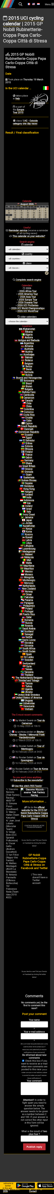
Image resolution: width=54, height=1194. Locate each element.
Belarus (29, 360)
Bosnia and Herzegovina (29, 377)
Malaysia (29, 557)
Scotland (28, 631)
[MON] (22, 574)
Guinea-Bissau (28, 480)
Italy (17, 98)
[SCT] (22, 631)
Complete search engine (28, 279)
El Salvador (29, 440)
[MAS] (22, 557)
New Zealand (29, 588)
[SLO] (22, 645)
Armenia (29, 346)
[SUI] (20, 663)
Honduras (29, 486)
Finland (29, 451)
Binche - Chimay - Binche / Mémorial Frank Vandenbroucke (27, 734)
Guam (29, 474)
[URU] (22, 700)
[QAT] (24, 617)
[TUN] (23, 683)
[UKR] (22, 692)
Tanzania (28, 672)
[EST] (22, 446)
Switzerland (29, 663)
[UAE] (15, 694)
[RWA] (22, 625)
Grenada (29, 471)
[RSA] (20, 648)
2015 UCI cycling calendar (23, 21)
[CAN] (22, 400)
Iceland (29, 494)
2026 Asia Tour (28, 296)
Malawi (29, 554)
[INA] (21, 500)
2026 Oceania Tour (28, 302)
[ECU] (22, 434)
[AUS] (22, 348)
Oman (29, 594)
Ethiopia (29, 449)
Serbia (29, 637)
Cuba (29, 420)
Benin (29, 369)
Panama (29, 600)
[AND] (22, 337)
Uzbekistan (29, 703)
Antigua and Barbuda (28, 340)
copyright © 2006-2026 (11, 1190)
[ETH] (22, 449)
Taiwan (28, 669)
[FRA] (23, 454)
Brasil (29, 383)
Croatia (29, 417)
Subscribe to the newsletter (28, 780)
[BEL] (22, 363)
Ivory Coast (29, 514)
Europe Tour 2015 (18, 111)
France (28, 454)
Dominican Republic (28, 431)
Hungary (29, 491)
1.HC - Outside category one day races (25, 122)
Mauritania (28, 565)
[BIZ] (23, 366)
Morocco (28, 583)
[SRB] (23, 637)
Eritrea (29, 443)
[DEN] (22, 429)
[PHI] (20, 605)
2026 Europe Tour (28, 299)
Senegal (29, 634)
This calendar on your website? (29, 236)
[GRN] (22, 471)
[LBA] (23, 543)
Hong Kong (29, 488)
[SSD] (20, 651)
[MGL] (21, 577)
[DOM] (16, 431)
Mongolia (29, 577)
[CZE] (18, 426)
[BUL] (22, 389)
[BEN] (23, 369)
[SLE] (20, 640)
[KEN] (23, 528)
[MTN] (21, 565)
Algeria (29, 334)
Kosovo (29, 534)
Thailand (28, 674)
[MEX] (22, 571)
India (28, 497)
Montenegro (28, 580)
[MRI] (21, 568)
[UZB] (20, 703)
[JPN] (23, 520)
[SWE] (22, 659)
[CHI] (24, 403)
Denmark (28, 429)
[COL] (21, 409)
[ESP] (23, 654)
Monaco (29, 574)
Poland (29, 608)
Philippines (29, 605)
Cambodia (29, 394)
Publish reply (34, 1146)
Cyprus (29, 423)
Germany (28, 460)
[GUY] (22, 483)
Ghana (29, 463)
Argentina (29, 343)
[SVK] (22, 642)
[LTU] (22, 545)
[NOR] (22, 591)
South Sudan (28, 651)
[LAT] (23, 540)
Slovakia (28, 642)
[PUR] (20, 614)
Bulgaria (29, 389)
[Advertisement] (27, 170)
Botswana (29, 380)
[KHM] (21, 394)
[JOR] (23, 523)
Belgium (29, 363)
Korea (29, 531)
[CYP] (23, 423)
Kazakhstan (29, 525)
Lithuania (28, 545)
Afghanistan (29, 329)
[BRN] (22, 357)
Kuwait (28, 537)
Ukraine (29, 692)
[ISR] (23, 508)
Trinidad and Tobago (28, 680)
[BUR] (19, 392)
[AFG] (20, 329)
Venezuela (28, 706)
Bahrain (29, 357)
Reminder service (18, 230)
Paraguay (29, 602)
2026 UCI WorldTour (27, 311)
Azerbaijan (28, 354)
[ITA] (24, 511)
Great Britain (28, 466)
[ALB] (22, 331)
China (29, 406)
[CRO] (23, 417)
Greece (29, 468)
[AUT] (23, 351)
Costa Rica (28, 414)
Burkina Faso (29, 392)
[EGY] (23, 437)
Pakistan (28, 597)
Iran (29, 503)
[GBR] (20, 466)
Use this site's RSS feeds (28, 786)
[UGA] (22, 689)
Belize (29, 366)
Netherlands (28, 585)
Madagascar (28, 551)
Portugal (28, 611)
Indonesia (29, 500)
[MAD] (20, 551)
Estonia (29, 446)
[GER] (22, 460)
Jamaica (28, 517)
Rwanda (29, 625)
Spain (29, 654)
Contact (33, 1191)
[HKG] (21, 488)
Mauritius (29, 568)
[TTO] (16, 680)
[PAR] (21, 602)
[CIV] (20, 514)
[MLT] (23, 562)
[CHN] (23, 406)
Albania (29, 331)
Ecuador (29, 434)
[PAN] (22, 600)
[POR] (22, 611)
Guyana (29, 483)
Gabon (29, 457)
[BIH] (13, 377)
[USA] (13, 697)
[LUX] (20, 548)
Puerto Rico (29, 614)
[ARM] (22, 346)
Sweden (29, 659)
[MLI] (24, 560)
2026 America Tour (28, 294)
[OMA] (23, 594)
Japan (29, 520)
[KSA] (20, 628)
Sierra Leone (29, 640)
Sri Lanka (29, 657)
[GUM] (23, 474)
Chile (29, 403)
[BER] (22, 372)
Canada (29, 400)
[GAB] (23, 457)
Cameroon (29, 397)
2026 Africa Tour (28, 291)
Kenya (29, 528)
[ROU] (22, 620)
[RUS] (23, 622)
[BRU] (23, 386)
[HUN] (22, 491)
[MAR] (22, 583)
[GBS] (19, 480)
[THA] (22, 674)
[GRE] (22, 468)
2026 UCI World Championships (28, 308)
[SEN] (22, 634)
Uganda (29, 689)
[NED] (20, 585)
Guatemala (28, 477)
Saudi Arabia (28, 628)
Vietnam (29, 709)
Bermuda (28, 372)
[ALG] (23, 334)
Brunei (29, 386)
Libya (29, 543)
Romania (28, 620)
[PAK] (22, 597)
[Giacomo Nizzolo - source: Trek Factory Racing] (34, 795)
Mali (29, 560)
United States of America (29, 697)
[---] (13, 677)
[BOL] (23, 375)
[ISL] (22, 494)
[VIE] (22, 709)
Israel (29, 508)
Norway (29, 591)
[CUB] (24, 420)
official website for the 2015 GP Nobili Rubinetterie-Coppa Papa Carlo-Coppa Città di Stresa (34, 813)
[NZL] (19, 588)
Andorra (29, 337)
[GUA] (21, 477)
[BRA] (23, 383)
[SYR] (24, 666)
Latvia (29, 540)
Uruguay (29, 700)
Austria (29, 351)
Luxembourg (28, 548)
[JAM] (22, 517)
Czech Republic (29, 426)
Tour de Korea (40, 768)
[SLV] (20, 440)
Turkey (28, 686)
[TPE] (23, 669)
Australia (28, 348)
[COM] (21, 412)
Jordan (28, 523)
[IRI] (24, 503)
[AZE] (21, 354)
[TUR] (23, 686)
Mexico (29, 571)
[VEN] (21, 706)
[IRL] (23, 506)
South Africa (28, 648)
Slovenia (28, 645)
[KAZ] (20, 525)
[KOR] (23, 531)
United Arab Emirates (29, 694)
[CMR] (21, 397)
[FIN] (22, 451)
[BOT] (21, 380)
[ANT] (16, 340)
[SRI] (21, 657)
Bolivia (28, 375)
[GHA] (23, 463)
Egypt (29, 437)
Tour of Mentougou (33, 747)
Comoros (29, 412)
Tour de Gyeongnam (33, 759)
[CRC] (21, 414)
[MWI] (22, 554)
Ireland (28, 506)
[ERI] (23, 443)
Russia (28, 622)
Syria (29, 666)
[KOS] (22, 534)
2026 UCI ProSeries (27, 305)
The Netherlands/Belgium (28, 677)
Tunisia (29, 683)
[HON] (21, 486)
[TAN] (22, 672)
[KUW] (23, 537)
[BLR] (22, 360)
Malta (29, 562)
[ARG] (21, 343)
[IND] (24, 497)
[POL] (23, 608)
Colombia (29, 409)
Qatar (29, 617)
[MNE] (20, 580)
